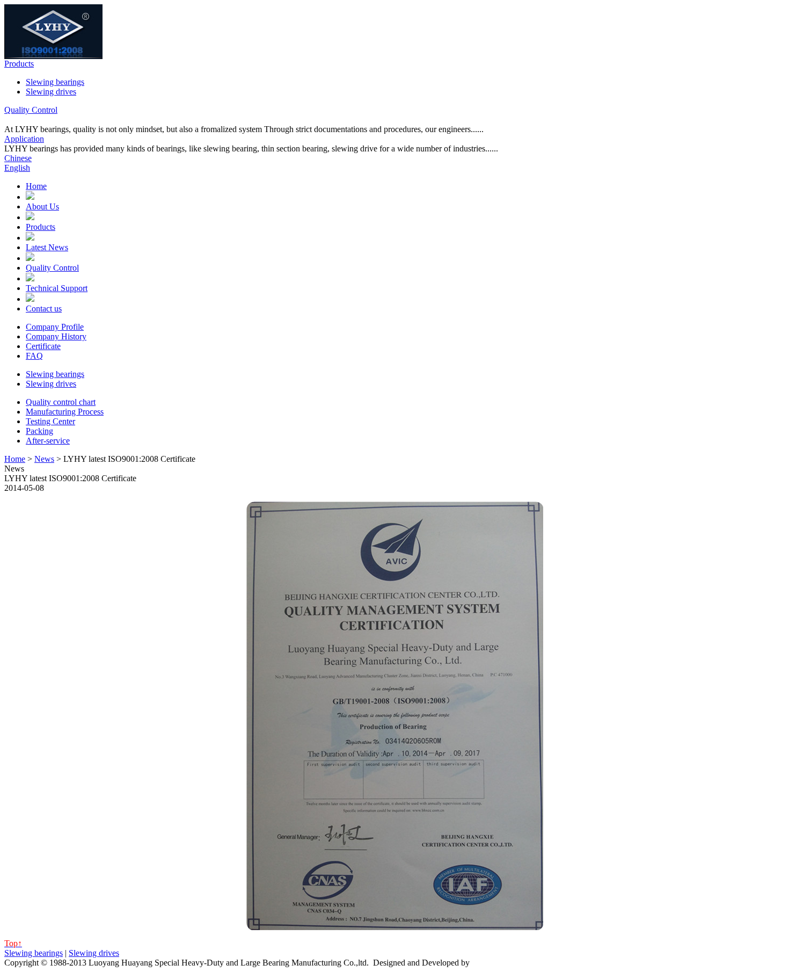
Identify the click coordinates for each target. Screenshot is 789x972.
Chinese (18, 158)
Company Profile (55, 326)
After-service (48, 440)
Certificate (43, 346)
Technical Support (56, 288)
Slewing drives (51, 91)
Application (24, 138)
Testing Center (50, 421)
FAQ (34, 355)
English (17, 167)
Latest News (47, 247)
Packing (39, 431)
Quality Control (30, 109)
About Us (42, 206)
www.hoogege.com (505, 962)
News (44, 458)
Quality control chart (61, 402)
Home (36, 186)
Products (19, 63)
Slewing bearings (55, 81)
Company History (56, 336)
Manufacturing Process (65, 411)
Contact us (44, 308)
